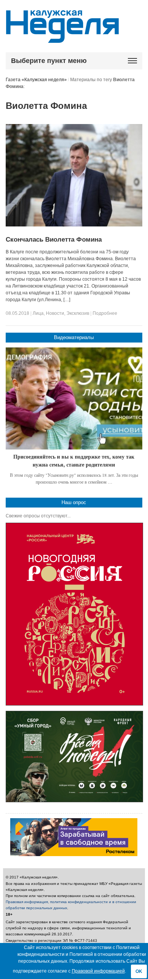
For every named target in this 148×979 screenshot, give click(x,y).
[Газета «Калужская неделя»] (62, 38)
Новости (55, 313)
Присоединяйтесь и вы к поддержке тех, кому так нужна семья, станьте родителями (73, 461)
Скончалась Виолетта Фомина (54, 239)
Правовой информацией (98, 971)
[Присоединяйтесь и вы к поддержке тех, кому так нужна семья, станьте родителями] (74, 398)
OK (138, 971)
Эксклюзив (77, 313)
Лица (38, 313)
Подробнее (105, 313)
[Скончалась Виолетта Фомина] (74, 225)
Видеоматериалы (74, 337)
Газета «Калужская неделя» (36, 79)
